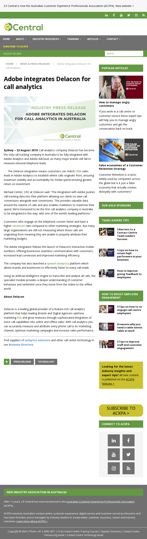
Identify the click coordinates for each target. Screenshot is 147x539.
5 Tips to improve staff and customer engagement (129, 345)
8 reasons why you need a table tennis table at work (129, 327)
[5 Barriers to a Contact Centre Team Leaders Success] (106, 232)
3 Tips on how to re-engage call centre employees (130, 310)
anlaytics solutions (37, 340)
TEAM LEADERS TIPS (115, 220)
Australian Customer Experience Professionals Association (100, 501)
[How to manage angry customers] (121, 87)
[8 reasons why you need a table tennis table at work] (106, 327)
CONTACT (112, 39)
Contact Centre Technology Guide (85, 535)
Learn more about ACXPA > (32, 521)
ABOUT (20, 39)
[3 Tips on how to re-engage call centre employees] (106, 309)
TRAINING (73, 39)
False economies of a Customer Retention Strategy (121, 167)
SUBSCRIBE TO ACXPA (15, 46)
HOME (6, 39)
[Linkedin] (106, 15)
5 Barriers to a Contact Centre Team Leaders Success (127, 234)
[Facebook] (113, 15)
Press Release (22, 361)
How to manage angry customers (114, 103)
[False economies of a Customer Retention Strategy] (121, 150)
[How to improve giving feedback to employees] (106, 273)
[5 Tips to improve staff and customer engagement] (106, 344)
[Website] (143, 15)
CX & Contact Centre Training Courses (78, 531)
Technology (46, 361)
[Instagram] (136, 15)
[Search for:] (124, 53)
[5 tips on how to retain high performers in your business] (106, 253)
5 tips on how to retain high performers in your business (129, 255)
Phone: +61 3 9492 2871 (42, 531)
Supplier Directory (111, 531)
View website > (124, 6)
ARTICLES (92, 39)
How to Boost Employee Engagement (120, 295)
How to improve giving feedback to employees (129, 274)
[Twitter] (128, 15)
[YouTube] (121, 15)
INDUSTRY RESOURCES (46, 39)
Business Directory (21, 344)
